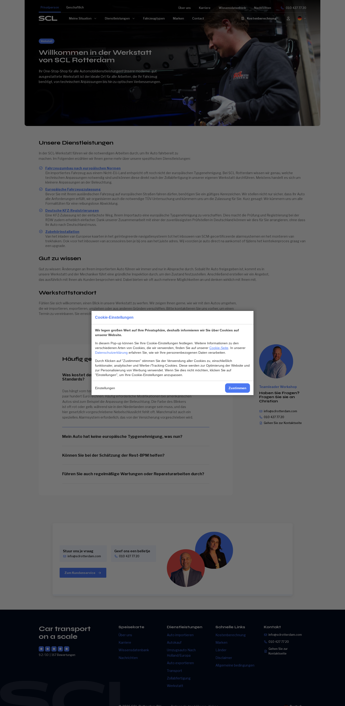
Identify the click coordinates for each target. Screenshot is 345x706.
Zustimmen (237, 388)
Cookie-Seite (218, 348)
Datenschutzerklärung (111, 352)
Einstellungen (105, 388)
